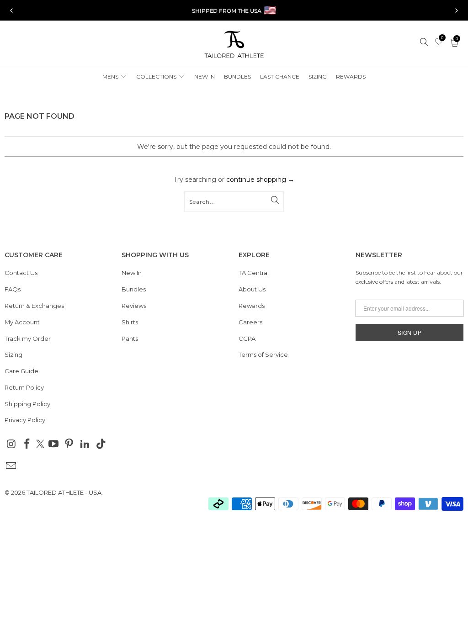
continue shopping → (260, 179)
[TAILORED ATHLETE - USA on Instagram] (11, 444)
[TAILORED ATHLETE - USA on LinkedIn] (85, 444)
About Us (252, 289)
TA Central (254, 272)
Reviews (134, 305)
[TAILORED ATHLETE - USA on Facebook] (27, 444)
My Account (22, 322)
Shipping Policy (27, 403)
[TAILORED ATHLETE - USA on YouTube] (53, 444)
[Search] (424, 43)
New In (132, 272)
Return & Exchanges (34, 305)
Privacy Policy (25, 419)
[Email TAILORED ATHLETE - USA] (11, 466)
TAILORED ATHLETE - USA (64, 492)
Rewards (252, 305)
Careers (250, 322)
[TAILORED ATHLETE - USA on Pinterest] (69, 444)
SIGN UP (410, 332)
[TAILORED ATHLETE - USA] (234, 45)
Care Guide (21, 371)
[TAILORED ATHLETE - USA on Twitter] (40, 444)
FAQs (13, 289)
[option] (234, 10)
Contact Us (21, 272)
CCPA (247, 338)
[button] (114, 77)
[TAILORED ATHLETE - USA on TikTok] (101, 444)
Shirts (130, 322)
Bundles (134, 289)
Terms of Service (263, 354)
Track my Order (28, 338)
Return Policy (24, 387)
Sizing (13, 354)
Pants (130, 338)
